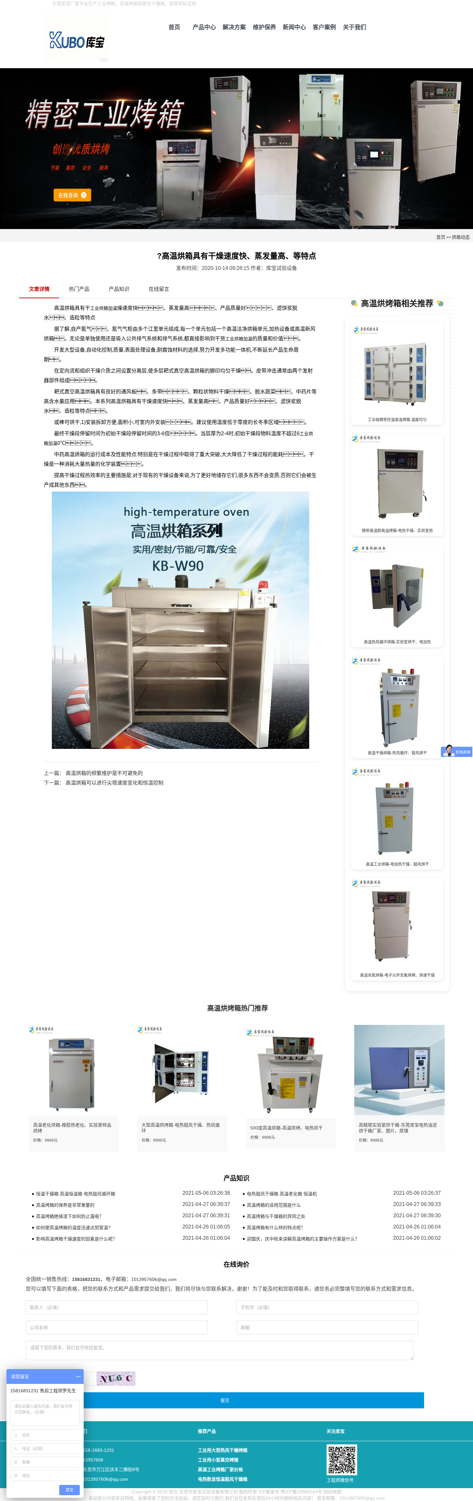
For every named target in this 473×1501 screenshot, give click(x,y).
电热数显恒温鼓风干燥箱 (222, 1479)
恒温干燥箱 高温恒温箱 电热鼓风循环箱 (75, 1193)
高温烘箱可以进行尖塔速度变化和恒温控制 (113, 783)
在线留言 (159, 289)
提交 (224, 1400)
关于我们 (354, 27)
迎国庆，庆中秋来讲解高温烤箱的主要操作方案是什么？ (303, 1238)
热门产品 (79, 289)
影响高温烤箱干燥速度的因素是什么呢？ (76, 1238)
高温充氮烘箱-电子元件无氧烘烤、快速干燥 (397, 975)
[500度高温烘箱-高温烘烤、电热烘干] (291, 1072)
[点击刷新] (116, 1378)
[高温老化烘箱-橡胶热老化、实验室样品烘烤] (74, 1069)
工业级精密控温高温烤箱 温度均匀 (397, 420)
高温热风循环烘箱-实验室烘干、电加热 (397, 642)
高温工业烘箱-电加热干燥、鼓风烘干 (397, 864)
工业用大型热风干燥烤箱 (222, 1450)
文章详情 (39, 289)
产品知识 (119, 289)
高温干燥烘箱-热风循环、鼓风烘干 (397, 753)
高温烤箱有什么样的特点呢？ (276, 1227)
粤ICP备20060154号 (301, 1491)
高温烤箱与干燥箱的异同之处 (276, 1216)
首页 (174, 27)
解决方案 (234, 27)
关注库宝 (336, 1431)
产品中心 (204, 27)
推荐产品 (207, 1431)
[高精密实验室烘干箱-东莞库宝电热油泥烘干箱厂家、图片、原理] (399, 1069)
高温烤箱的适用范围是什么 (274, 1205)
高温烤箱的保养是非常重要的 (65, 1205)
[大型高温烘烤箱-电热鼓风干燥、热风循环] (182, 1069)
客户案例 (324, 27)
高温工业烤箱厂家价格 (220, 1469)
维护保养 (264, 27)
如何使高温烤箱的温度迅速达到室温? (73, 1227)
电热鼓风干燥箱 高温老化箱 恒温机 (282, 1193)
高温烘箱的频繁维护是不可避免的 (103, 773)
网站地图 (332, 1491)
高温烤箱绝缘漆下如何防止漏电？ (70, 1216)
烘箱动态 (461, 237)
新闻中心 (294, 27)
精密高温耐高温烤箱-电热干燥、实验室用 (397, 531)
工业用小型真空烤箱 (218, 1459)
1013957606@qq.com (154, 1279)
